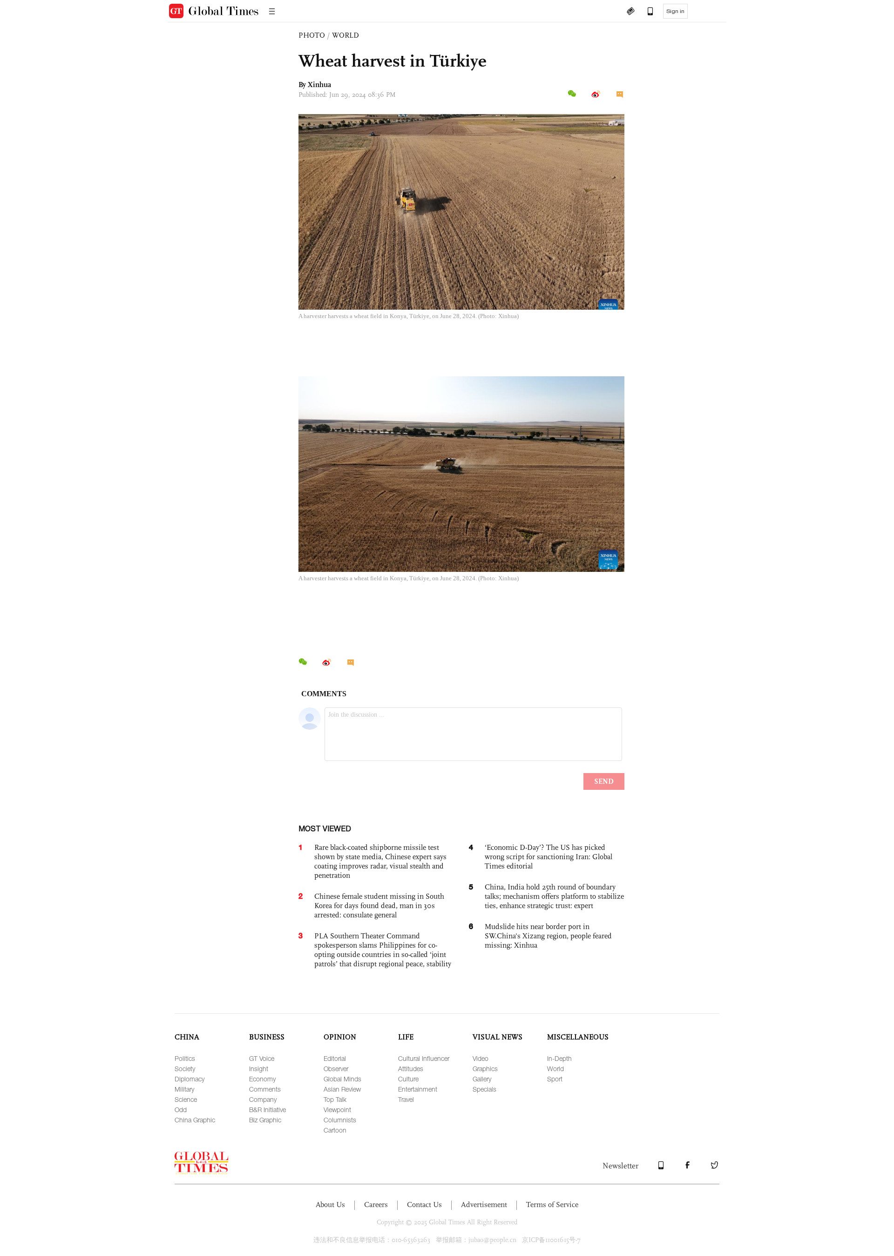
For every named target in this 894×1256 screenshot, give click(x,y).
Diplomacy (189, 1079)
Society (185, 1069)
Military (184, 1089)
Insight (258, 1069)
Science (186, 1099)
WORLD (345, 35)
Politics (185, 1058)
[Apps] (646, 12)
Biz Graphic (265, 1120)
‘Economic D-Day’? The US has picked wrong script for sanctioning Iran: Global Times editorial (548, 856)
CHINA (187, 1036)
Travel (406, 1099)
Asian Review (342, 1089)
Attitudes (410, 1069)
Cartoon (335, 1130)
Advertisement (484, 1204)
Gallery (482, 1079)
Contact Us (424, 1204)
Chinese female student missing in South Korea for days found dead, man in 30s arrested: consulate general (379, 905)
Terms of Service (552, 1204)
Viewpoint (337, 1109)
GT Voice (261, 1058)
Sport (554, 1079)
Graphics (485, 1069)
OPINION (340, 1036)
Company (263, 1099)
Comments (265, 1089)
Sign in (675, 11)
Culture (408, 1079)
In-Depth (559, 1058)
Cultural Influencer (423, 1058)
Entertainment (417, 1089)
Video (480, 1058)
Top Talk (335, 1099)
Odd (181, 1109)
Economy (262, 1079)
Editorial (335, 1058)
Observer (336, 1069)
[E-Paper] (630, 12)
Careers (376, 1204)
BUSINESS (266, 1036)
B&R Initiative (267, 1109)
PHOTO (311, 35)
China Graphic (195, 1120)
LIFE (405, 1036)
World (555, 1069)
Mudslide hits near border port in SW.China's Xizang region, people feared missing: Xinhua (548, 936)
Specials (484, 1089)
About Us (330, 1204)
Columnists (340, 1120)
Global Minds (342, 1079)
